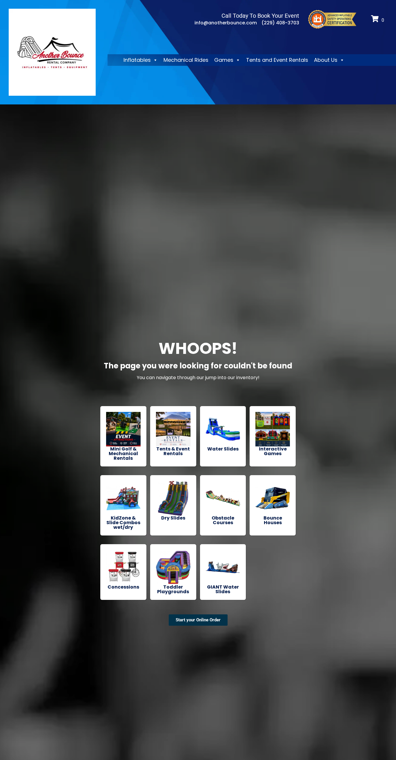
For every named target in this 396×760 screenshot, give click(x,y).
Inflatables (137, 60)
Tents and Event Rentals (277, 60)
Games (223, 60)
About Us (325, 60)
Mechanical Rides (186, 60)
